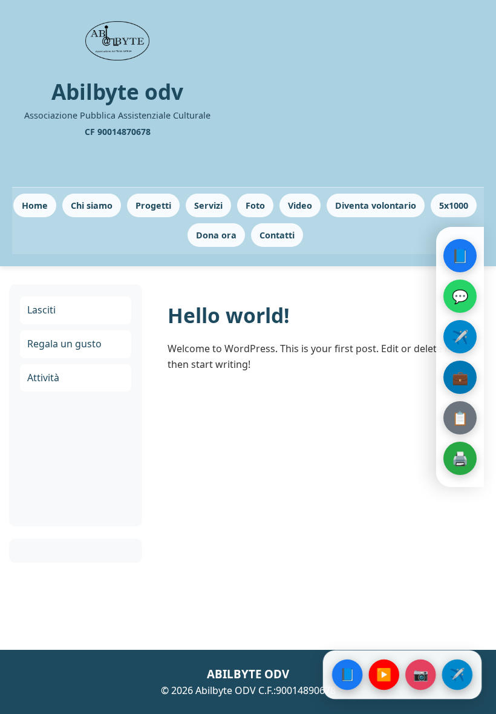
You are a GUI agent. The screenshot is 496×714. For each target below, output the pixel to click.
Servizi (208, 205)
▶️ (383, 674)
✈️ (460, 336)
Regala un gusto (64, 343)
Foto (255, 205)
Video (300, 205)
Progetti (153, 205)
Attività (43, 377)
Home (35, 205)
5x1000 (453, 205)
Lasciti (41, 309)
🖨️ (460, 458)
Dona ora (216, 235)
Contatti (277, 235)
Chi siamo (92, 205)
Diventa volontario (375, 205)
